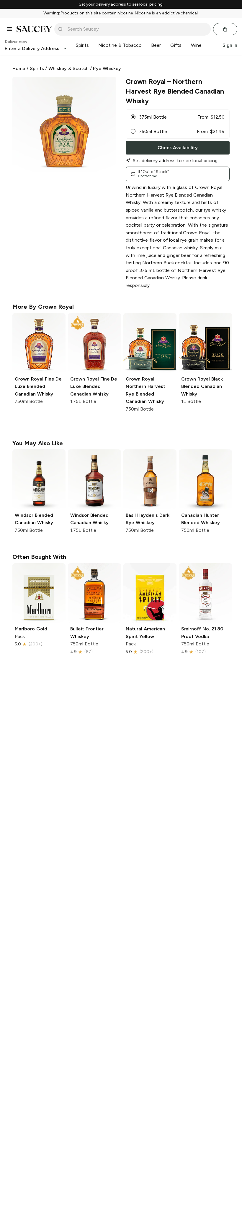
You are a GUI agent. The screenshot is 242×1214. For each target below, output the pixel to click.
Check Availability (178, 147)
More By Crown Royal (43, 306)
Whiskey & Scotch (68, 68)
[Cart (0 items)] (225, 29)
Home (18, 68)
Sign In (230, 45)
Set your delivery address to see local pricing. (121, 4)
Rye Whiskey (107, 68)
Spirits (37, 68)
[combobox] (136, 29)
